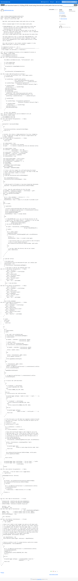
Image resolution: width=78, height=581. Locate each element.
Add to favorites (64, 18)
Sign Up (58, 1)
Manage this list (45, 1)
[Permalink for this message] (57, 571)
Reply (3, 572)
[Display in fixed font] (55, 571)
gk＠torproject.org (9, 10)
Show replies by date (53, 574)
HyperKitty (39, 579)
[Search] (76, 2)
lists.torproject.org (5, 2)
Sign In (52, 1)
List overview (62, 13)
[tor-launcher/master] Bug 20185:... (70, 6)
